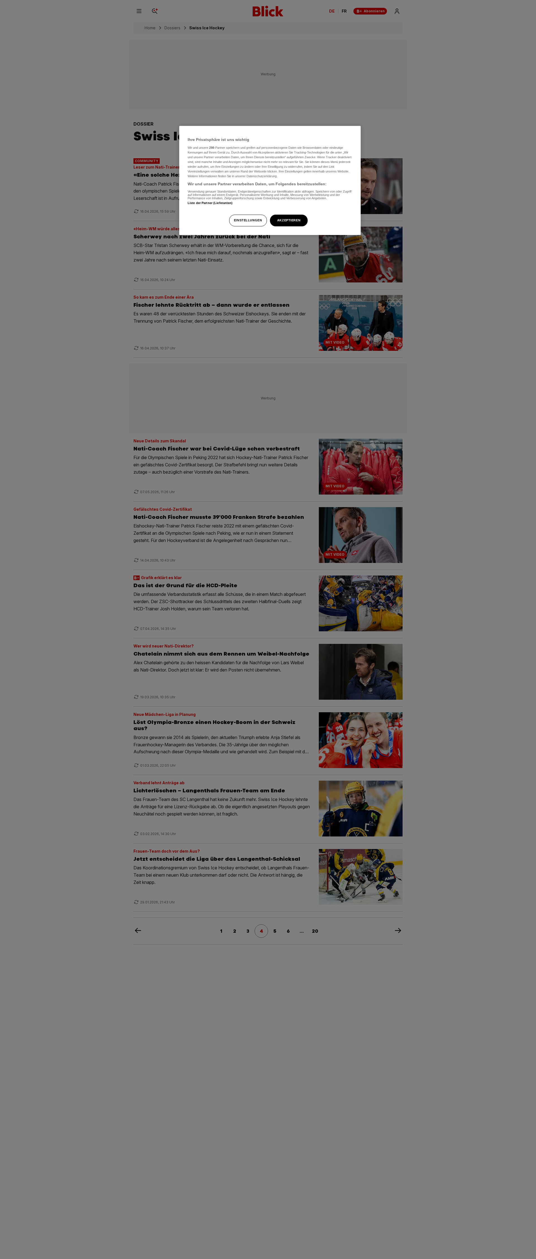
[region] (270, 180)
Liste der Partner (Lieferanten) (210, 203)
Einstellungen (248, 220)
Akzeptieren (288, 220)
